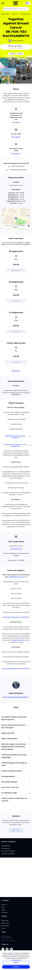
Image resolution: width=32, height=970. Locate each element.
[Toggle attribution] (29, 226)
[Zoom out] (28, 212)
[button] (16, 218)
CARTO (13, 225)
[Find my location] (28, 216)
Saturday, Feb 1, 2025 (16, 193)
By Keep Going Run (17, 41)
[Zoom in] (28, 210)
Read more (15, 394)
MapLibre (7, 225)
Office (3, 932)
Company (5, 900)
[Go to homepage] (16, 3)
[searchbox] (16, 9)
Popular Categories (8, 842)
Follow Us (4, 944)
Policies (4, 916)
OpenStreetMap (21, 225)
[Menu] (6, 3)
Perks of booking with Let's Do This (16, 163)
